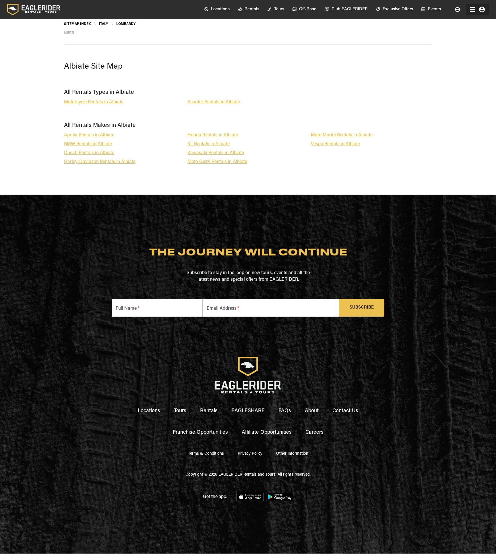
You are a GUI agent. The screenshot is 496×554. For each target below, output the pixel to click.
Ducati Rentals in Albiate (89, 153)
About (312, 411)
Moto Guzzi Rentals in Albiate (217, 162)
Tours (180, 411)
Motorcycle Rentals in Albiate (93, 102)
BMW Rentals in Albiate (88, 144)
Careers (314, 432)
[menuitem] (217, 9)
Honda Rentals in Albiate (212, 135)
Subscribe (362, 307)
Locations (149, 411)
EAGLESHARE (248, 411)
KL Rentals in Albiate (208, 144)
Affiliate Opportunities (267, 432)
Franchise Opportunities (200, 432)
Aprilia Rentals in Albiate (89, 135)
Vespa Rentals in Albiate (335, 144)
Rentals (209, 411)
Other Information (292, 454)
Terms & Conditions (206, 454)
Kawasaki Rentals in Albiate (215, 153)
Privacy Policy (250, 454)
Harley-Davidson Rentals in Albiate (99, 162)
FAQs (284, 411)
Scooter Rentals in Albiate (213, 102)
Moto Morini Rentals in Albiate (342, 135)
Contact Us (345, 411)
